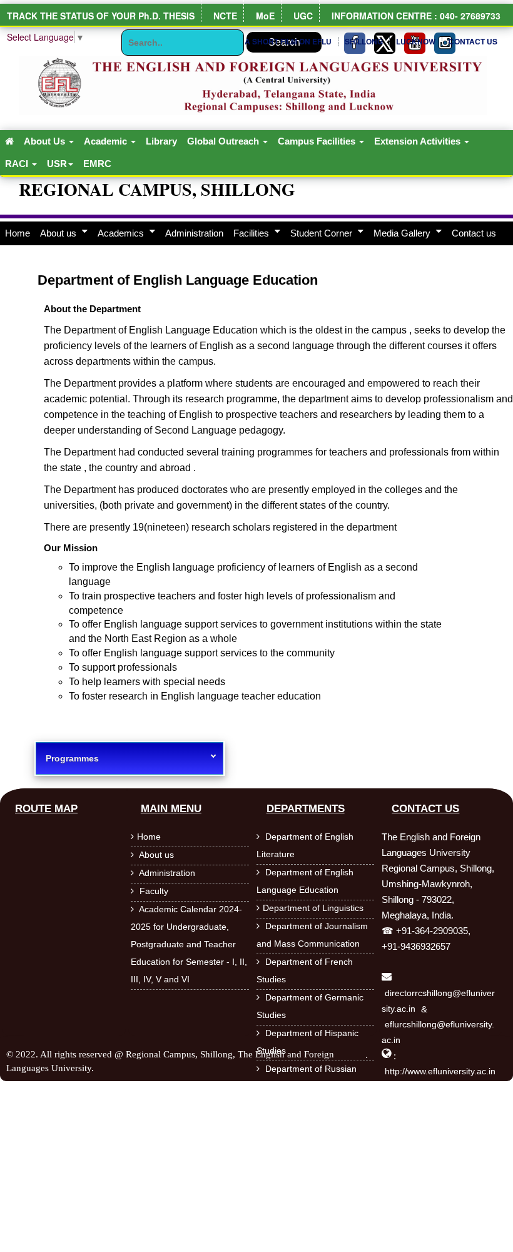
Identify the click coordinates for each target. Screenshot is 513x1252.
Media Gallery (403, 233)
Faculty (152, 891)
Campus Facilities (318, 141)
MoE (265, 15)
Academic (107, 141)
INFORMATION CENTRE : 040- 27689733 (416, 15)
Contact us (474, 233)
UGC (303, 15)
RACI (18, 163)
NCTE (225, 15)
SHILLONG (364, 41)
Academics (122, 233)
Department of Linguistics (313, 908)
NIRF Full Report (471, 123)
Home (17, 233)
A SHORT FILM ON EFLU (288, 41)
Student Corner (322, 233)
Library (161, 141)
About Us (46, 141)
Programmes (72, 758)
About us (59, 233)
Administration (194, 233)
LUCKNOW (415, 41)
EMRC (97, 163)
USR (57, 163)
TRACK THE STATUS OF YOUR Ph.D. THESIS (101, 15)
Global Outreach (224, 141)
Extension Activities (418, 141)
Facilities (252, 233)
